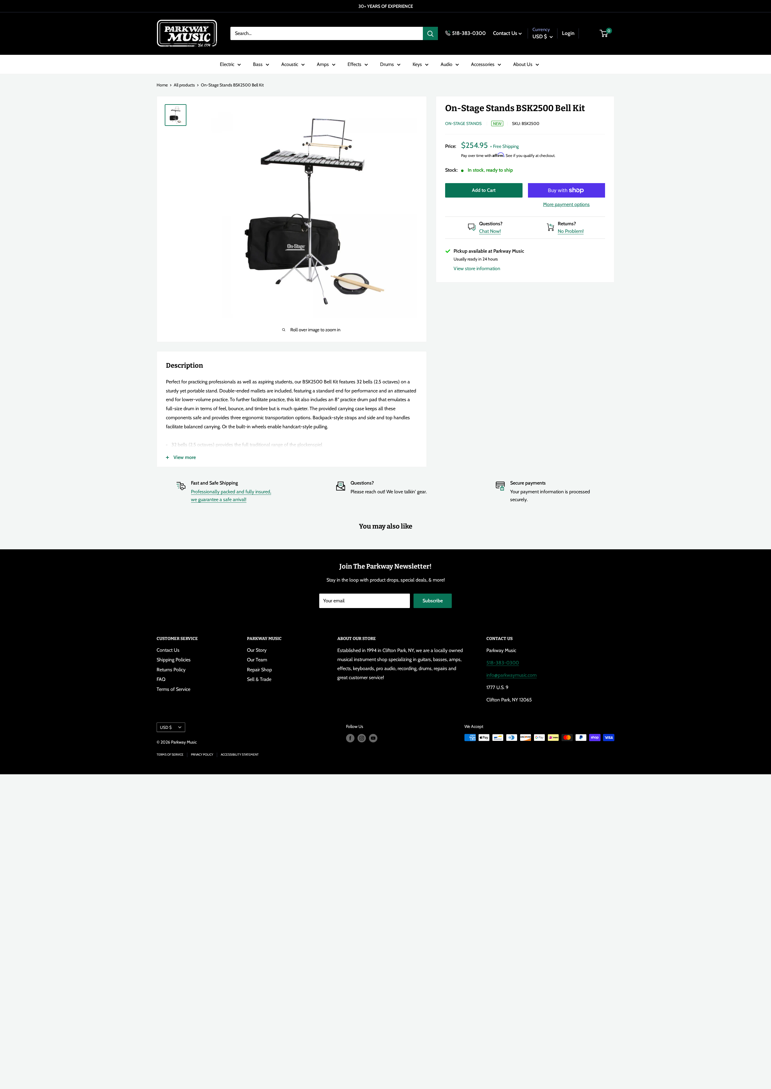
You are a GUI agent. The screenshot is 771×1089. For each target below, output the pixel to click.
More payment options (566, 204)
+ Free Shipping (504, 146)
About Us (522, 64)
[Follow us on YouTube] (373, 738)
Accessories (483, 64)
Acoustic (289, 64)
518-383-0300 (469, 33)
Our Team (257, 660)
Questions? (490, 223)
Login (568, 33)
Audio (446, 64)
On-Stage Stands (463, 123)
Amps (323, 64)
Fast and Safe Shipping (214, 483)
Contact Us (505, 33)
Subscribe (433, 601)
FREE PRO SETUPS (384, 6)
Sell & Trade (259, 679)
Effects (354, 64)
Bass (258, 64)
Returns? (567, 223)
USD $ (166, 727)
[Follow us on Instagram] (361, 738)
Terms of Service (173, 689)
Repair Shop (259, 669)
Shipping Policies (174, 660)
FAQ (161, 679)
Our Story (257, 650)
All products (184, 85)
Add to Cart (483, 190)
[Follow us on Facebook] (350, 738)
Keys (417, 64)
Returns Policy (171, 669)
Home (162, 85)
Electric (227, 64)
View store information (477, 268)
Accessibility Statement (240, 755)
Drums (387, 64)
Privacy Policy (202, 755)
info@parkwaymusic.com (511, 675)
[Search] (430, 33)
